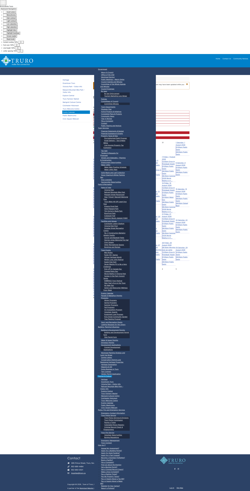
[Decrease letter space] (19, 51)
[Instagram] (178, 469)
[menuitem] (102, 69)
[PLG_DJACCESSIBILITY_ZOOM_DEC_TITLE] (19, 42)
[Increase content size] (22, 42)
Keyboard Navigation (8, 9)
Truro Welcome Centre (71, 109)
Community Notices (240, 59)
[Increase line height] (19, 48)
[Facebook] (175, 469)
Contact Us (227, 59)
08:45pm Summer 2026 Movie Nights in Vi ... (168, 178)
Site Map (180, 488)
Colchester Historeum (71, 106)
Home (218, 59)
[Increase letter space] (22, 51)
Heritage (66, 80)
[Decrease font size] (15, 45)
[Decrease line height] (16, 48)
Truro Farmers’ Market (71, 99)
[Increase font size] (18, 45)
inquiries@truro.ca (78, 473)
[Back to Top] (246, 487)
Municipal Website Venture (89, 488)
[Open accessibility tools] (3, 2)
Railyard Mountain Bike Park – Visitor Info (74, 91)
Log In (172, 488)
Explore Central (68, 96)
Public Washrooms (69, 115)
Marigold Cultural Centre (72, 102)
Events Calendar (69, 112)
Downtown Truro (69, 83)
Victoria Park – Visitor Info (72, 87)
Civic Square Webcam (71, 119)
